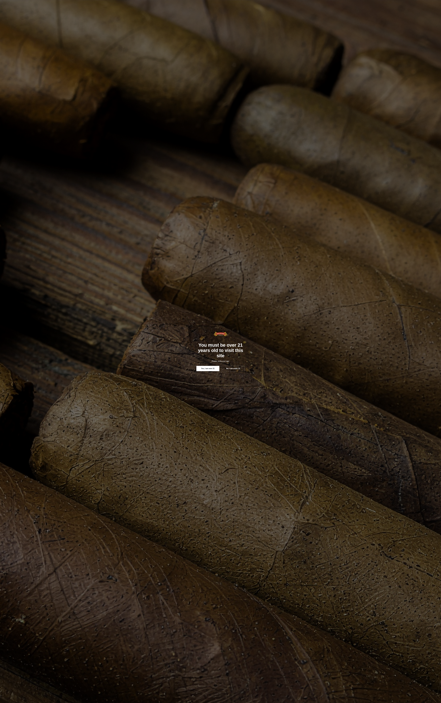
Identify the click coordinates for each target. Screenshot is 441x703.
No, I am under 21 (233, 368)
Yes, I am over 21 (208, 368)
